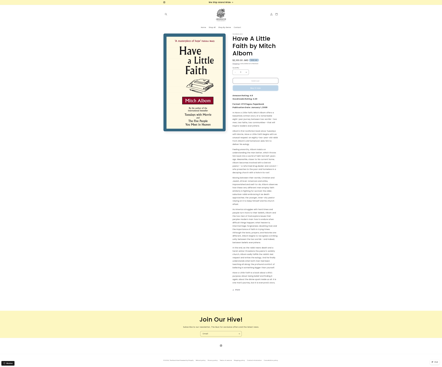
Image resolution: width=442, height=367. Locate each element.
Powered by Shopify (187, 360)
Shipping (236, 64)
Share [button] (237, 290)
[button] (166, 14)
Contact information (254, 360)
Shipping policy (239, 360)
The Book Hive (174, 360)
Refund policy (201, 360)
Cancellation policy (271, 360)
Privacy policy (213, 360)
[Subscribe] (239, 334)
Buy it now (255, 88)
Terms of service (226, 360)
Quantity (236, 68)
